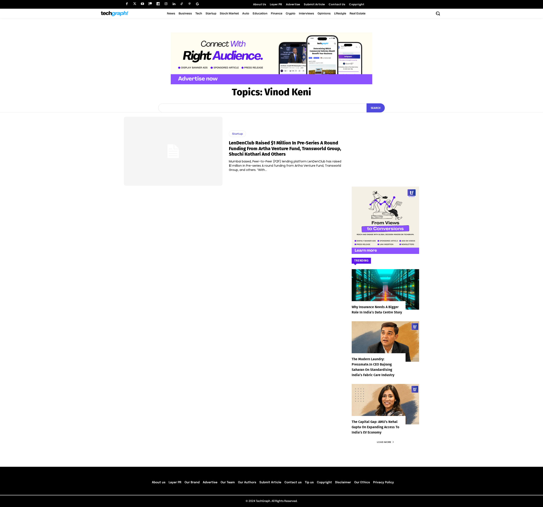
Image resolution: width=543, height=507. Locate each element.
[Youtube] (142, 4)
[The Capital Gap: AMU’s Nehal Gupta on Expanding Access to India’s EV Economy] (385, 404)
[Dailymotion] (158, 4)
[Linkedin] (174, 4)
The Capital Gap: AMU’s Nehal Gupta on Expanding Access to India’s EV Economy (375, 427)
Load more (384, 442)
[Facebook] (127, 4)
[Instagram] (166, 4)
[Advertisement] (385, 143)
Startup (237, 133)
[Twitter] (134, 4)
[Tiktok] (182, 4)
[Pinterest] (189, 4)
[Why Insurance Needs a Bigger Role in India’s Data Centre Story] (385, 289)
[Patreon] (150, 4)
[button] (437, 13)
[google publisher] (197, 4)
